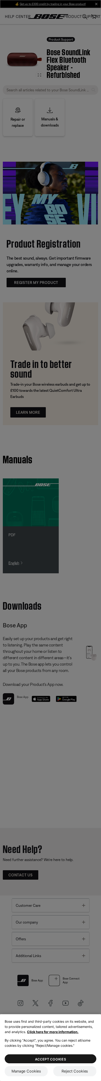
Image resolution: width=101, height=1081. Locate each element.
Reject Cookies (75, 1071)
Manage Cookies (26, 1071)
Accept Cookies (50, 1059)
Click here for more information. (52, 1032)
